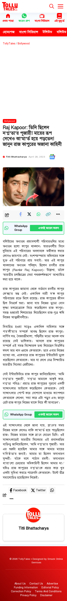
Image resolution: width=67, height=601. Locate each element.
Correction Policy (21, 591)
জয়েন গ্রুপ (24, 20)
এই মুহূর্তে (59, 20)
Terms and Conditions (48, 591)
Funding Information (26, 587)
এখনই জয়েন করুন (46, 228)
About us (20, 583)
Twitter (41, 490)
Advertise (52, 583)
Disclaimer (46, 595)
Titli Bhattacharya (16, 156)
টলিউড (47, 32)
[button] (51, 6)
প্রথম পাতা (8, 20)
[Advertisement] (33, 82)
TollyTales (9, 43)
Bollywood (24, 43)
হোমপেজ (9, 32)
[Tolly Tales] (10, 6)
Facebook (19, 490)
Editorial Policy (50, 587)
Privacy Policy (28, 595)
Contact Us (36, 583)
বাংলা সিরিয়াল (42, 20)
